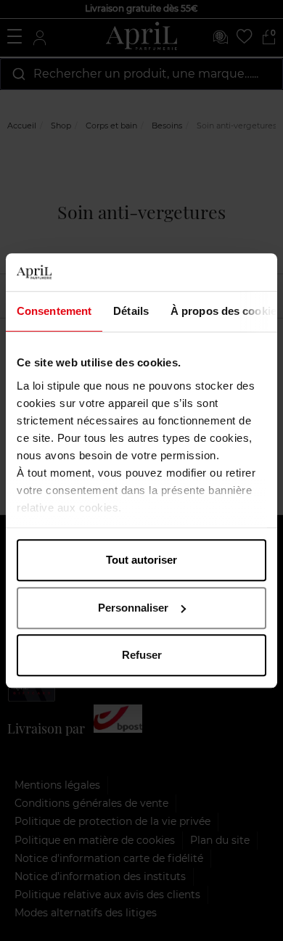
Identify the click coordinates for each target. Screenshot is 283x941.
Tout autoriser (141, 560)
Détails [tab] (131, 311)
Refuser (142, 655)
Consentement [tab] (54, 311)
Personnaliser (133, 607)
